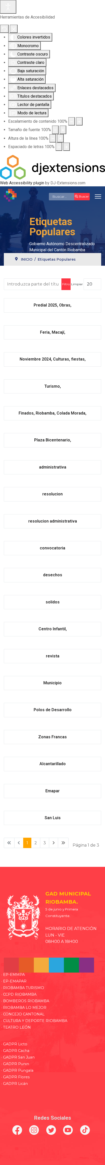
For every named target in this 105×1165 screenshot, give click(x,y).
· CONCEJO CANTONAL (23, 1014)
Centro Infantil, (52, 628)
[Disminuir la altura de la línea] (52, 138)
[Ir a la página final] (63, 843)
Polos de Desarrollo (53, 709)
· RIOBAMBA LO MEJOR (23, 1007)
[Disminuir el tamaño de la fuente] (55, 130)
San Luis (53, 817)
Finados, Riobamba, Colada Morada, (52, 413)
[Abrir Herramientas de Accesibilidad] (8, 7)
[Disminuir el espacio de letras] (59, 146)
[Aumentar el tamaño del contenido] (79, 121)
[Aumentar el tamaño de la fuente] (63, 130)
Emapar (52, 790)
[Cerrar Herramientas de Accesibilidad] (14, 29)
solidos (53, 602)
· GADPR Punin (15, 1064)
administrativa (52, 467)
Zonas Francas (52, 736)
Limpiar (77, 284)
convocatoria (52, 548)
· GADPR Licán (14, 1083)
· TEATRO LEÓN (16, 1027)
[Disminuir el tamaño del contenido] (71, 121)
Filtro (66, 284)
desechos (52, 574)
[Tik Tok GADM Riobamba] (86, 1130)
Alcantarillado (53, 763)
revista (52, 656)
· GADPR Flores (15, 1077)
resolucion (52, 494)
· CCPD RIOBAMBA (18, 994)
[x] (52, 1130)
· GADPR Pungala (17, 1070)
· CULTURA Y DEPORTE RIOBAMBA (34, 1020)
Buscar (83, 196)
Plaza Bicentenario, (52, 440)
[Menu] (98, 196)
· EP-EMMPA (13, 974)
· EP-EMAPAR (14, 981)
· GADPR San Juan (18, 1057)
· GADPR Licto (14, 1044)
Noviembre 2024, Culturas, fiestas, (53, 359)
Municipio (52, 682)
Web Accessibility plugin (22, 183)
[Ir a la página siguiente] (53, 843)
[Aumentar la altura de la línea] (60, 138)
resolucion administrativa (52, 521)
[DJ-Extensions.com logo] (52, 167)
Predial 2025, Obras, (52, 305)
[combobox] (61, 196)
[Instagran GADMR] (35, 1130)
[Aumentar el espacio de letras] (66, 146)
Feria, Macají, (52, 332)
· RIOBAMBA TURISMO (22, 987)
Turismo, (52, 386)
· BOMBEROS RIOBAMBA (25, 1001)
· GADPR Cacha (15, 1050)
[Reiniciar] (4, 29)
